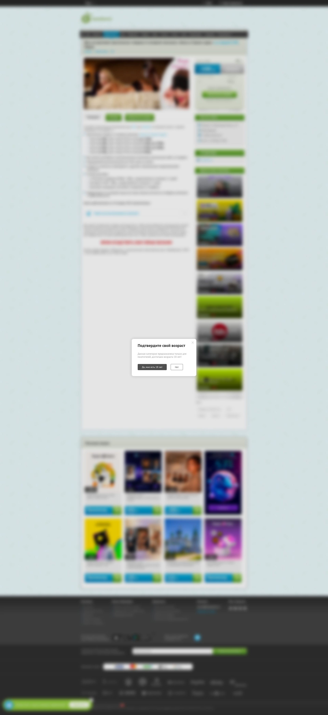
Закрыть (193, 342)
